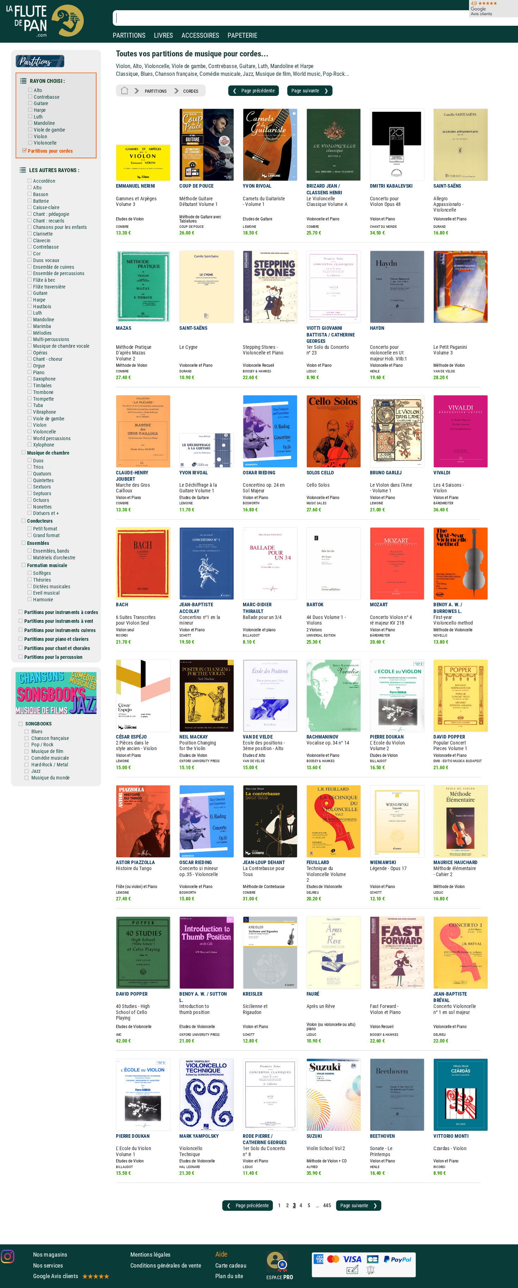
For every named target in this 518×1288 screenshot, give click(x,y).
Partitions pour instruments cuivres (60, 630)
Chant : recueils (48, 221)
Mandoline (44, 123)
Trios (38, 467)
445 (327, 1205)
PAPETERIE (242, 35)
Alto (38, 90)
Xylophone (43, 445)
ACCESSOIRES (200, 35)
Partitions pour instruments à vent (58, 621)
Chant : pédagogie (51, 214)
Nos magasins (50, 1254)
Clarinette (43, 234)
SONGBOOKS (38, 724)
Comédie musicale (50, 758)
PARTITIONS (129, 35)
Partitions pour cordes (50, 151)
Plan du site (229, 1276)
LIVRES (163, 35)
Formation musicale (47, 566)
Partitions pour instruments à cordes (61, 612)
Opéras (40, 353)
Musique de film (47, 751)
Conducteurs (40, 521)
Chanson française (50, 738)
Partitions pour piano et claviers (56, 639)
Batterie (41, 201)
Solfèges (42, 573)
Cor (36, 254)
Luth (38, 117)
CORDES (190, 90)
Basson (40, 194)
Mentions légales (150, 1254)
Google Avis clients (55, 1276)
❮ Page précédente (253, 90)
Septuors (42, 494)
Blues (36, 731)
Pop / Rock (42, 745)
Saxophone (44, 379)
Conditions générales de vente (171, 1265)
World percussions (51, 438)
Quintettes (43, 480)
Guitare (41, 104)
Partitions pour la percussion (53, 657)
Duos (38, 460)
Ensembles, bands (51, 551)
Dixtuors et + (45, 513)
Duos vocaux (46, 260)
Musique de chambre (48, 453)
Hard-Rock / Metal (49, 764)
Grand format (46, 536)
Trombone (43, 392)
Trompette (43, 399)
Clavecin (41, 240)
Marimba (42, 326)
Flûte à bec (44, 280)
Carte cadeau (231, 1265)
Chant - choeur (47, 359)
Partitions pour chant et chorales (57, 648)
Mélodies (42, 333)
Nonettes (42, 507)
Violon (40, 136)
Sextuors (42, 487)
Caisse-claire (46, 208)
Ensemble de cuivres (53, 267)
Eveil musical (46, 593)
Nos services (48, 1265)
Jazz (36, 771)
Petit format (45, 529)
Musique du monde (50, 777)
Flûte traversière (49, 287)
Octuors (41, 500)
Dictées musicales (51, 586)
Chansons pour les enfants (60, 227)
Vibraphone (44, 412)
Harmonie (43, 599)
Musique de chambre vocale (61, 346)
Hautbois (42, 306)
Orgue (39, 366)
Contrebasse (46, 97)
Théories (42, 580)
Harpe (40, 110)
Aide (221, 1254)
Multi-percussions (51, 339)
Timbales (42, 386)
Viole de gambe (49, 130)
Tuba (38, 405)
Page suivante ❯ (310, 90)
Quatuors (42, 473)
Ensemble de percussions (58, 274)
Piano (38, 372)
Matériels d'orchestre (54, 557)
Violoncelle (45, 143)
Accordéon (44, 181)
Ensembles (38, 543)
